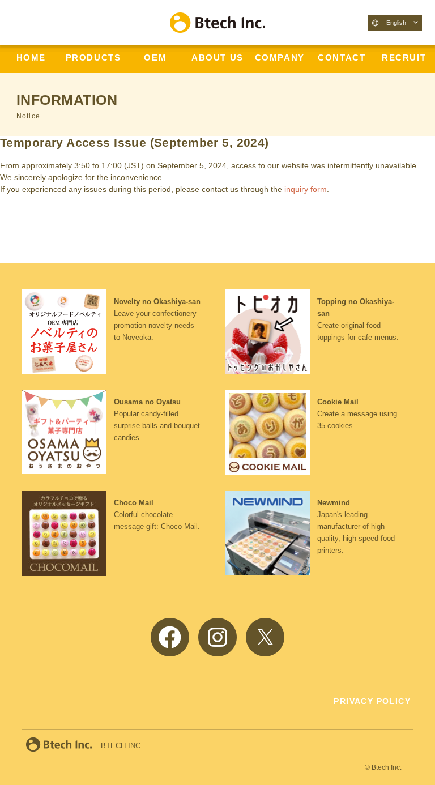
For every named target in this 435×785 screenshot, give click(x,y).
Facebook (170, 637)
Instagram (217, 637)
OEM (155, 57)
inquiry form (305, 189)
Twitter (265, 637)
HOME (31, 57)
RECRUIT (404, 57)
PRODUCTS (93, 57)
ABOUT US (217, 57)
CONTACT (341, 57)
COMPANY (280, 57)
